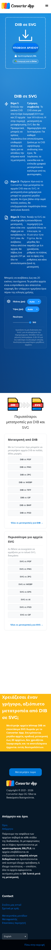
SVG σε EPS (25, 592)
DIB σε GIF (25, 498)
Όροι (5, 825)
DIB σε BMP (25, 505)
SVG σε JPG (25, 577)
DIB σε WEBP (25, 482)
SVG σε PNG (25, 569)
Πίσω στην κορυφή (34, 945)
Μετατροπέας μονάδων (14, 915)
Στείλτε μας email (11, 905)
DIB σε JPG (25, 475)
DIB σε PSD (25, 513)
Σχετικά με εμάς (10, 908)
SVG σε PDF (25, 561)
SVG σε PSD (25, 607)
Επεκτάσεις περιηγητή (14, 923)
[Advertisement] (25, 662)
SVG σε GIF (25, 615)
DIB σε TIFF (25, 490)
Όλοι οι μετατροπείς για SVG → (26, 625)
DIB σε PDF (25, 459)
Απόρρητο (7, 829)
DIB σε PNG (25, 467)
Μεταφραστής (9, 919)
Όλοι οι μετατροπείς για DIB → (27, 523)
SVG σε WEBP (25, 584)
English (7, 936)
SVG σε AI (25, 600)
